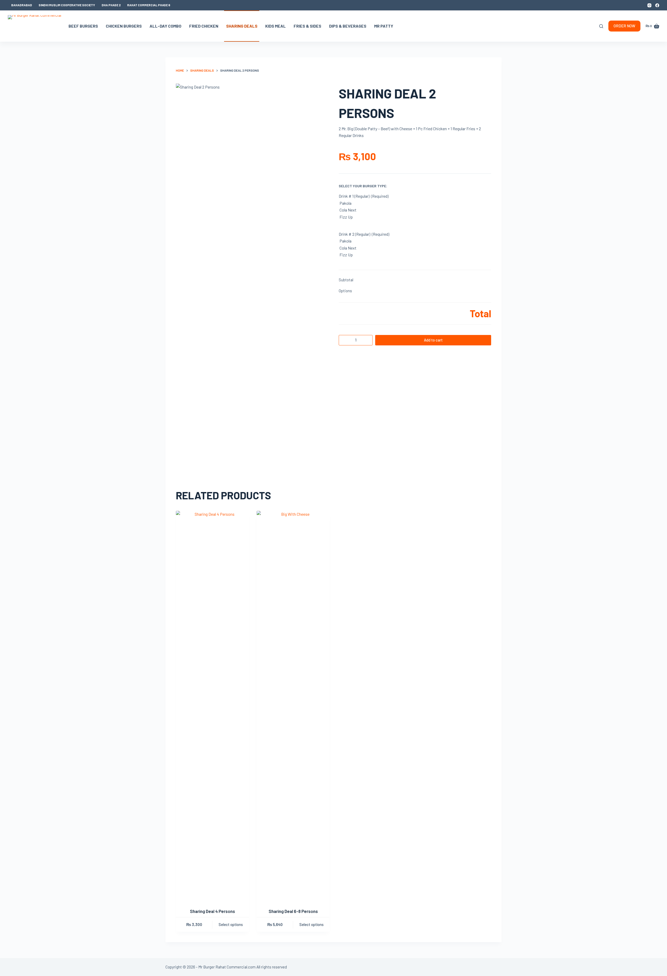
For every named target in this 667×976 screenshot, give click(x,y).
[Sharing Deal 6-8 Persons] (293, 706)
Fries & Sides (307, 25)
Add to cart (433, 340)
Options (345, 290)
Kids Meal (275, 25)
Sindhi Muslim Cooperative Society (67, 5)
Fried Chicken (203, 25)
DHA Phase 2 (111, 5)
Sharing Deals (241, 25)
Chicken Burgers (124, 25)
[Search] (601, 26)
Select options (231, 924)
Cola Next (347, 209)
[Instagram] (649, 5)
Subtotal (346, 279)
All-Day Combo (165, 25)
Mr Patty (383, 25)
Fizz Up (346, 216)
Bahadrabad (21, 5)
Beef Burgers (83, 25)
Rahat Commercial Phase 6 (148, 5)
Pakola (345, 203)
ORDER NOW (624, 25)
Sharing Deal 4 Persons (212, 911)
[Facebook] (657, 5)
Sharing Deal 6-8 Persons (293, 911)
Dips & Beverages (347, 25)
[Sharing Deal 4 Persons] (212, 706)
